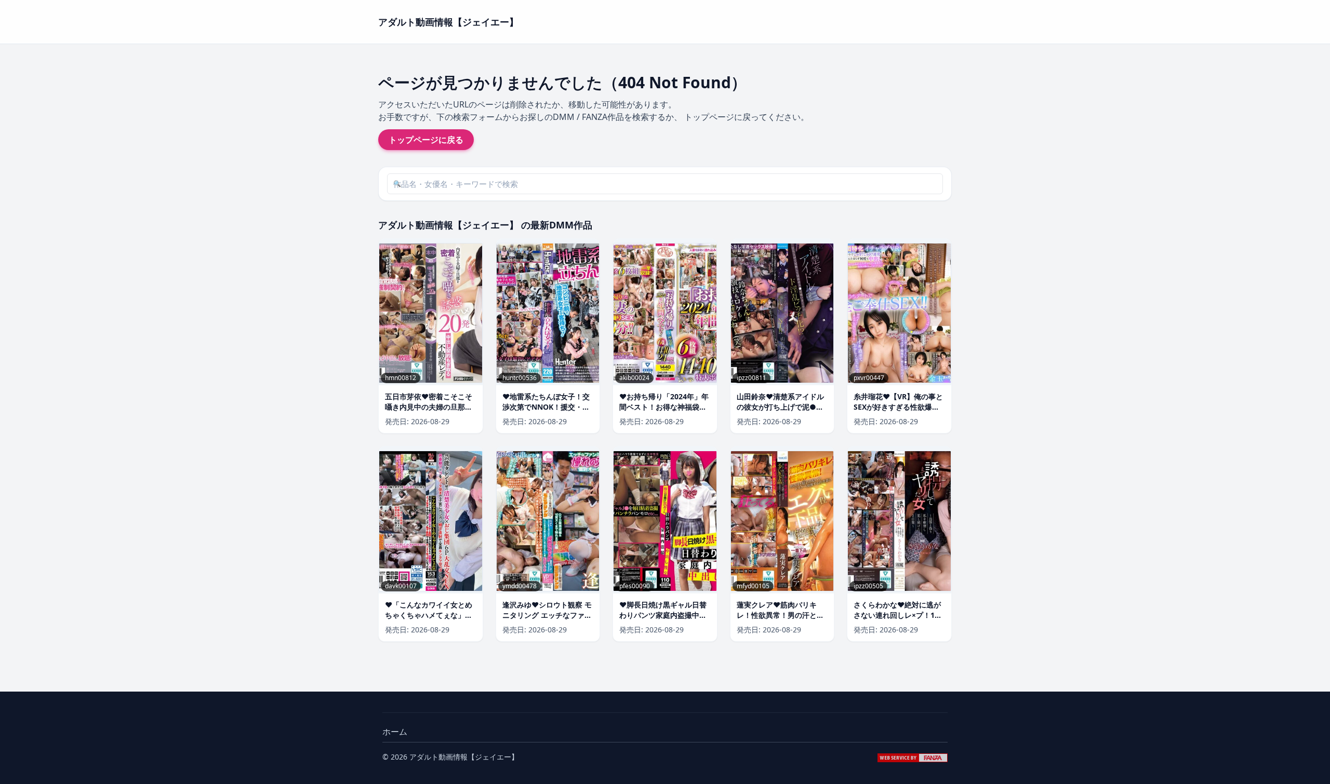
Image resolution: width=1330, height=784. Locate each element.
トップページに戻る (426, 139)
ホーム (394, 731)
